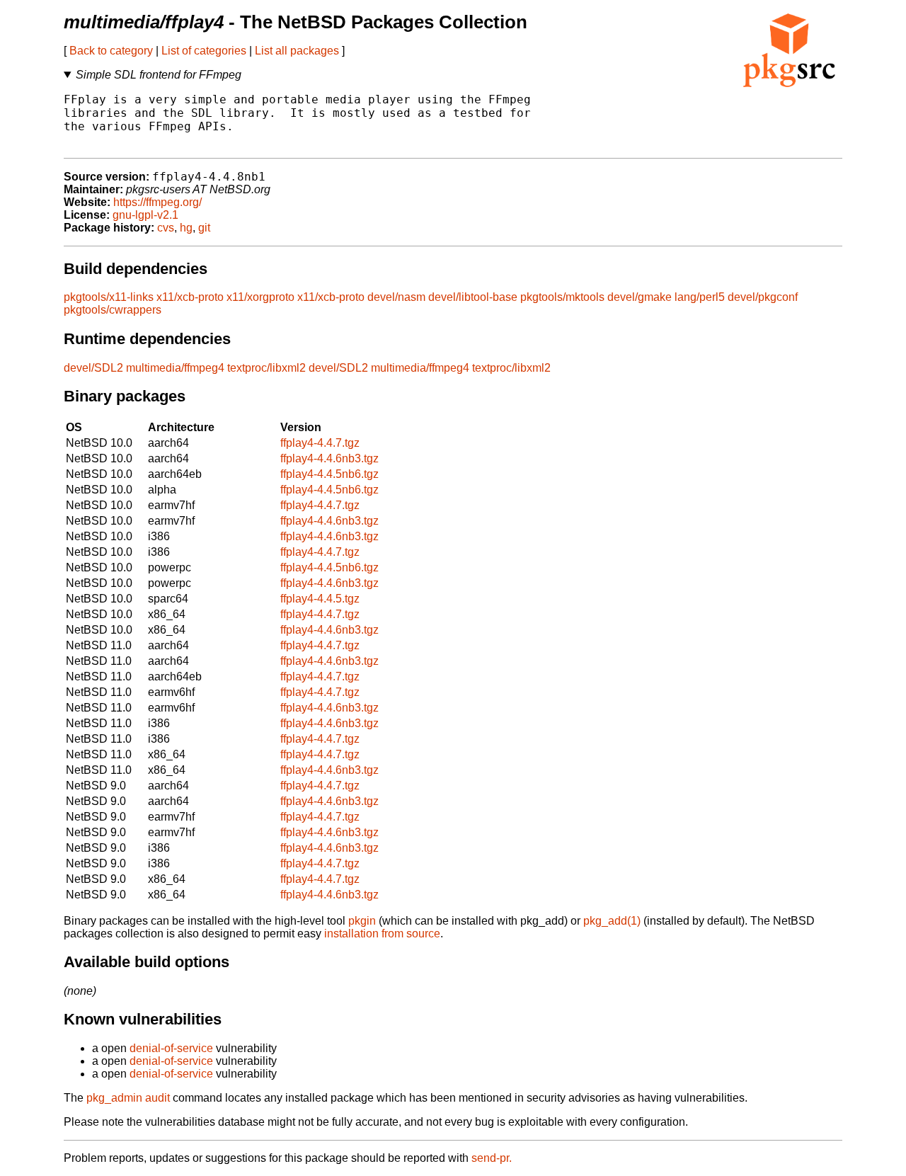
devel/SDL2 (93, 368)
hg (186, 228)
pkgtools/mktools (562, 297)
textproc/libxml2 (266, 368)
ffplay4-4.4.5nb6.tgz (329, 474)
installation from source (382, 933)
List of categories (203, 51)
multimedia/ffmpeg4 (175, 368)
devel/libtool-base (472, 297)
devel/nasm (396, 297)
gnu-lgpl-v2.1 (145, 215)
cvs (165, 228)
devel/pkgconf (763, 297)
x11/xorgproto (260, 297)
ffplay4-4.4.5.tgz (320, 599)
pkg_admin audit (128, 1098)
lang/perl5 (700, 297)
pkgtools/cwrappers (112, 310)
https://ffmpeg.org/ (157, 202)
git (204, 228)
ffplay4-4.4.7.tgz (320, 443)
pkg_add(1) (612, 921)
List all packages (297, 51)
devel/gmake (639, 297)
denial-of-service (171, 1048)
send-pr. (491, 1158)
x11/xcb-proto (190, 297)
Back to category (111, 51)
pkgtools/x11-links (109, 297)
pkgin (362, 921)
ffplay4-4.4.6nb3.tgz (329, 458)
